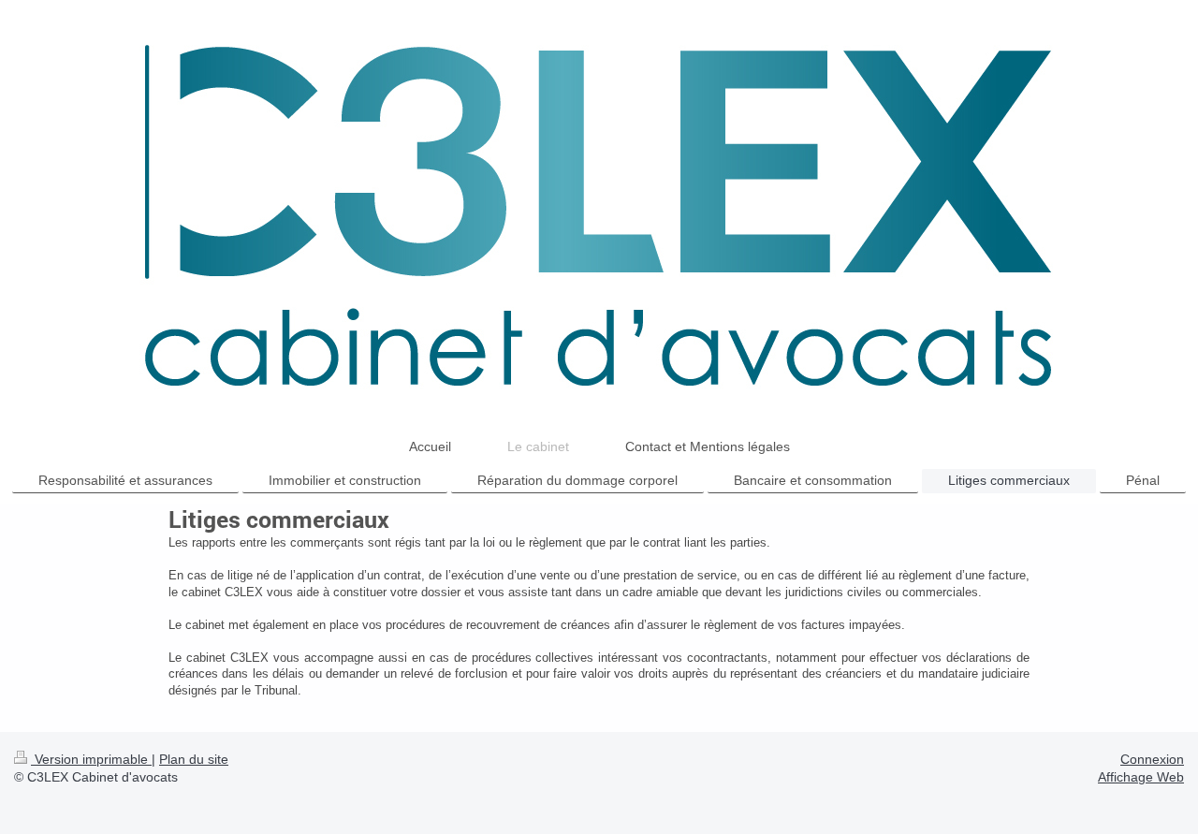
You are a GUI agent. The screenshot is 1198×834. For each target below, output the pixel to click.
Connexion (1152, 759)
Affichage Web (1141, 776)
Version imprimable (91, 759)
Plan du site (193, 759)
